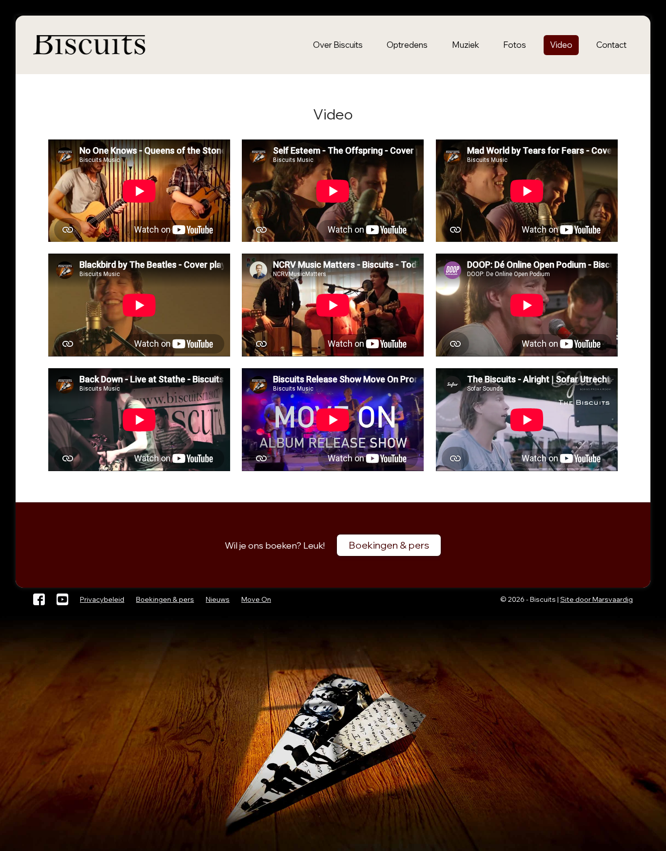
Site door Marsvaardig (596, 599)
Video (561, 45)
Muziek (465, 45)
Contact (611, 45)
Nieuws (218, 599)
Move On (256, 599)
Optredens (407, 45)
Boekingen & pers (389, 545)
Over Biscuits (338, 45)
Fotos (514, 45)
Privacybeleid (102, 599)
